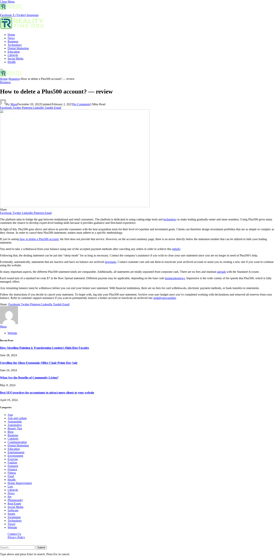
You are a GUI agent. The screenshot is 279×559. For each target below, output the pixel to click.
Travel (11, 524)
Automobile (15, 421)
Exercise (13, 459)
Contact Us (14, 533)
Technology (15, 44)
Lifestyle (13, 55)
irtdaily (176, 249)
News (11, 38)
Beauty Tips (15, 428)
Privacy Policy (16, 537)
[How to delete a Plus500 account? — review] (75, 206)
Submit (41, 547)
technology (170, 219)
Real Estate (14, 503)
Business (13, 41)
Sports (11, 513)
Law (10, 486)
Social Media (15, 58)
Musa (13, 104)
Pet (9, 496)
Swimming (14, 517)
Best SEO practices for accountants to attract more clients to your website (47, 392)
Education (14, 51)
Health (12, 62)
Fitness (12, 472)
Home (11, 34)
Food (11, 476)
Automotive (15, 425)
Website (12, 527)
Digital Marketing (18, 48)
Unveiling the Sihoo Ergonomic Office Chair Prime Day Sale (38, 362)
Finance (12, 469)
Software (13, 510)
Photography (15, 500)
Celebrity (13, 438)
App (10, 414)
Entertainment (16, 452)
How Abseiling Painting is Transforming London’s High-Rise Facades (44, 347)
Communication (17, 442)
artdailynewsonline (164, 298)
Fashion (12, 462)
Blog (10, 431)
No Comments (81, 104)
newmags (110, 261)
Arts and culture (17, 418)
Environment (15, 455)
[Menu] (1, 69)
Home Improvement (20, 483)
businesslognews (175, 278)
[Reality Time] (22, 28)
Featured (13, 466)
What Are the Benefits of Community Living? (29, 377)
